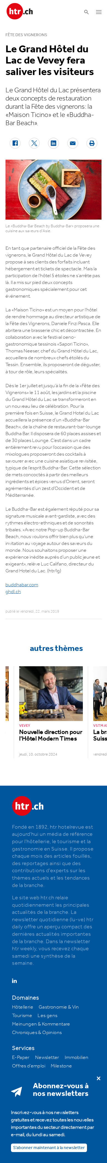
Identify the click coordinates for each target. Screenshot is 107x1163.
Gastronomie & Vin (59, 1007)
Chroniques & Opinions (37, 1032)
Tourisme (22, 1016)
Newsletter (47, 1057)
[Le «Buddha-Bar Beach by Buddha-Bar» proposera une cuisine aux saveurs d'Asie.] (53, 190)
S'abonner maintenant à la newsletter (49, 1147)
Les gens (47, 1016)
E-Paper (21, 1057)
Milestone (61, 1066)
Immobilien (77, 1057)
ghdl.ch (13, 592)
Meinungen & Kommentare (41, 1024)
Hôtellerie (22, 1007)
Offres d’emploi (28, 1066)
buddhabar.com (21, 585)
